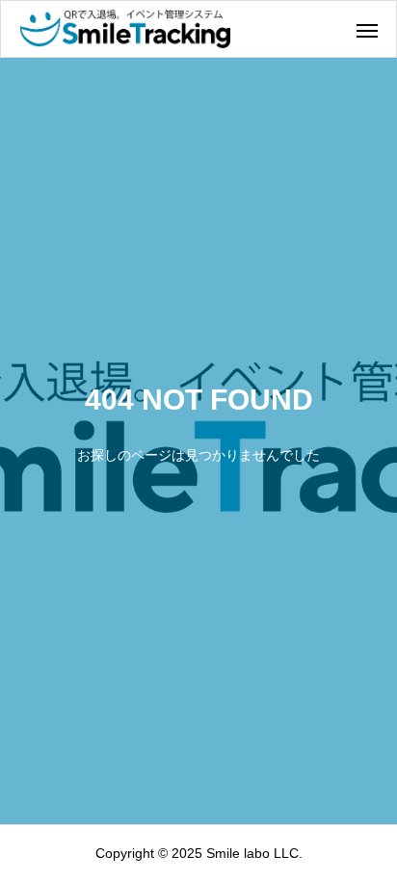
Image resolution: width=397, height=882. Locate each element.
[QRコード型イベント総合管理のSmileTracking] (125, 29)
